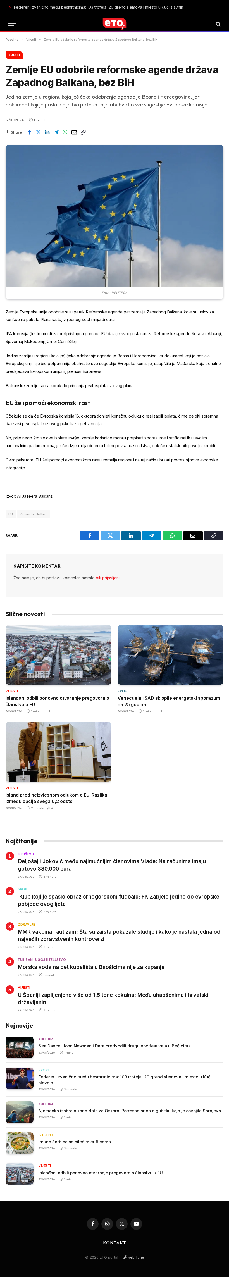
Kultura (46, 1039)
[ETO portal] (114, 24)
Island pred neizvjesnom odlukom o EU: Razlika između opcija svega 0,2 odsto (56, 798)
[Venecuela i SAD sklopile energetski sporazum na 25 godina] (170, 655)
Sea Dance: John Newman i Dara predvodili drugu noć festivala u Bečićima (115, 1046)
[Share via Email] (74, 132)
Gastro (46, 1135)
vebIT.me (135, 1257)
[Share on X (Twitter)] (38, 132)
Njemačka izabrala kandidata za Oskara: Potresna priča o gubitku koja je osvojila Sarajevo (130, 1110)
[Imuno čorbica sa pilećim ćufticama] (20, 1143)
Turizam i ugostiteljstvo (42, 960)
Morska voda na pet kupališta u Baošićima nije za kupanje (91, 967)
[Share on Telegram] (56, 132)
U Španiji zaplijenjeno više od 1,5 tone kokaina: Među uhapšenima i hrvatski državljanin (113, 999)
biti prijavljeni (108, 577)
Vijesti (14, 55)
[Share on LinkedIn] (47, 132)
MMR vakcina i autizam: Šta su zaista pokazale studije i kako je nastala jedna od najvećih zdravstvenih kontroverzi (119, 936)
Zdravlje (26, 924)
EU (10, 514)
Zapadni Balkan (33, 514)
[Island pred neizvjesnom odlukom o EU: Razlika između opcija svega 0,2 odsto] (58, 752)
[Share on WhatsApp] (65, 132)
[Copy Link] (83, 132)
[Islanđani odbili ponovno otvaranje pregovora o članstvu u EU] (58, 655)
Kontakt (114, 1242)
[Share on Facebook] (29, 132)
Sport (23, 889)
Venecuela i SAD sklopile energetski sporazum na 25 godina (169, 701)
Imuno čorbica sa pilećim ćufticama (75, 1141)
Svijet (123, 691)
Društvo (26, 854)
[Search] (218, 24)
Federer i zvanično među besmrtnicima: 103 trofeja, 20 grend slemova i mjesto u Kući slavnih (85, 7)
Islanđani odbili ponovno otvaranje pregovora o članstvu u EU (57, 701)
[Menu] (12, 24)
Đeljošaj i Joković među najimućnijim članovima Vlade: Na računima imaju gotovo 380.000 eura (112, 865)
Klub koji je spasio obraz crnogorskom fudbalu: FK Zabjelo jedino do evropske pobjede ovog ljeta (118, 900)
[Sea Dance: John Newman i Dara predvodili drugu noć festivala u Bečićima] (20, 1047)
